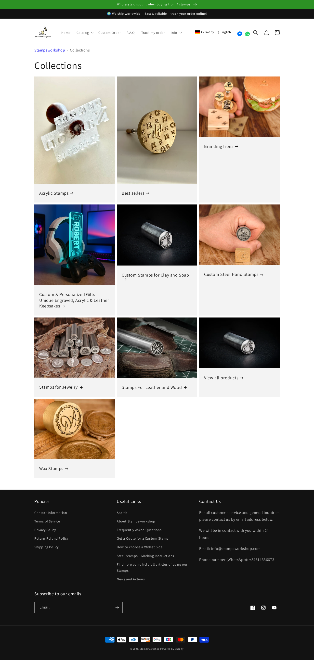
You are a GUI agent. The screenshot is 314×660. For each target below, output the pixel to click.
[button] (84, 32)
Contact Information (50, 512)
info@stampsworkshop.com (236, 548)
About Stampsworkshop (136, 521)
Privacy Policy (45, 530)
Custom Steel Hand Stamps (231, 274)
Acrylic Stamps (53, 193)
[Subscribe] (117, 607)
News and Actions (131, 579)
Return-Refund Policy (51, 538)
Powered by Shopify (172, 648)
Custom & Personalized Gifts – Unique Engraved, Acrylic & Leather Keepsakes (74, 300)
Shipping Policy (46, 547)
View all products (221, 378)
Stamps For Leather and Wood (152, 387)
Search (122, 512)
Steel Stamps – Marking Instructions (145, 556)
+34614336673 (261, 559)
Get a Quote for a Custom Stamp (143, 538)
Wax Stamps (51, 468)
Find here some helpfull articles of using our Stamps (152, 567)
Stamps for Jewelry (58, 387)
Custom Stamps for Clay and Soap (155, 275)
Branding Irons (218, 146)
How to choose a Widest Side (139, 547)
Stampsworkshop (49, 50)
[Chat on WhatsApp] (247, 34)
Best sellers (133, 193)
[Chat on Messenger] (239, 34)
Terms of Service (47, 521)
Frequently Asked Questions (139, 530)
